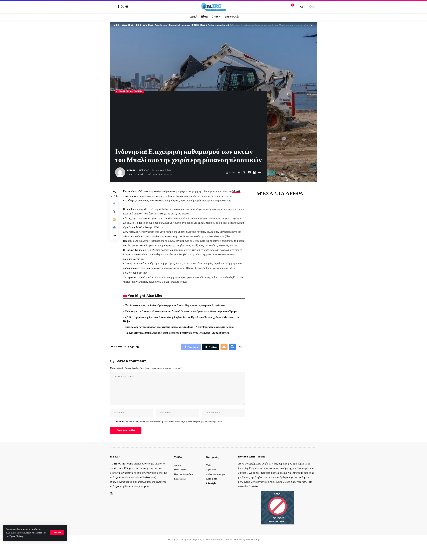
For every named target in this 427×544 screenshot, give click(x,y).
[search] (295, 6)
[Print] (254, 172)
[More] (259, 172)
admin (131, 170)
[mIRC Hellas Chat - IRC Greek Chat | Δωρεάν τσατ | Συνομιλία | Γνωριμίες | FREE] (213, 7)
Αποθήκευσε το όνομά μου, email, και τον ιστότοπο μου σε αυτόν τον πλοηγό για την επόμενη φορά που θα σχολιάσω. (168, 421)
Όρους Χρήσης (16, 536)
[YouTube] (127, 6)
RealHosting (252, 539)
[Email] (249, 172)
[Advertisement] (188, 120)
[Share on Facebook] (239, 172)
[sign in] (113, 7)
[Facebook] (118, 6)
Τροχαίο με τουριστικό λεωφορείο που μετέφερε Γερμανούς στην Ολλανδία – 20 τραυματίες (177, 332)
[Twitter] (122, 6)
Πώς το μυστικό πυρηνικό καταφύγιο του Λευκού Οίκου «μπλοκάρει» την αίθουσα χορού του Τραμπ (181, 311)
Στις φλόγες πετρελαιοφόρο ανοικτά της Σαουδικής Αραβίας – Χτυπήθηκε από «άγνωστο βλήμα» (179, 327)
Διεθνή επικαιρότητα (129, 91)
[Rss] (111, 493)
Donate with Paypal (251, 456)
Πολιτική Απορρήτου (32, 532)
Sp (231, 539)
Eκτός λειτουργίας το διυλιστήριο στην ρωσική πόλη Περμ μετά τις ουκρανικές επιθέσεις (175, 305)
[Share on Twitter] (244, 172)
